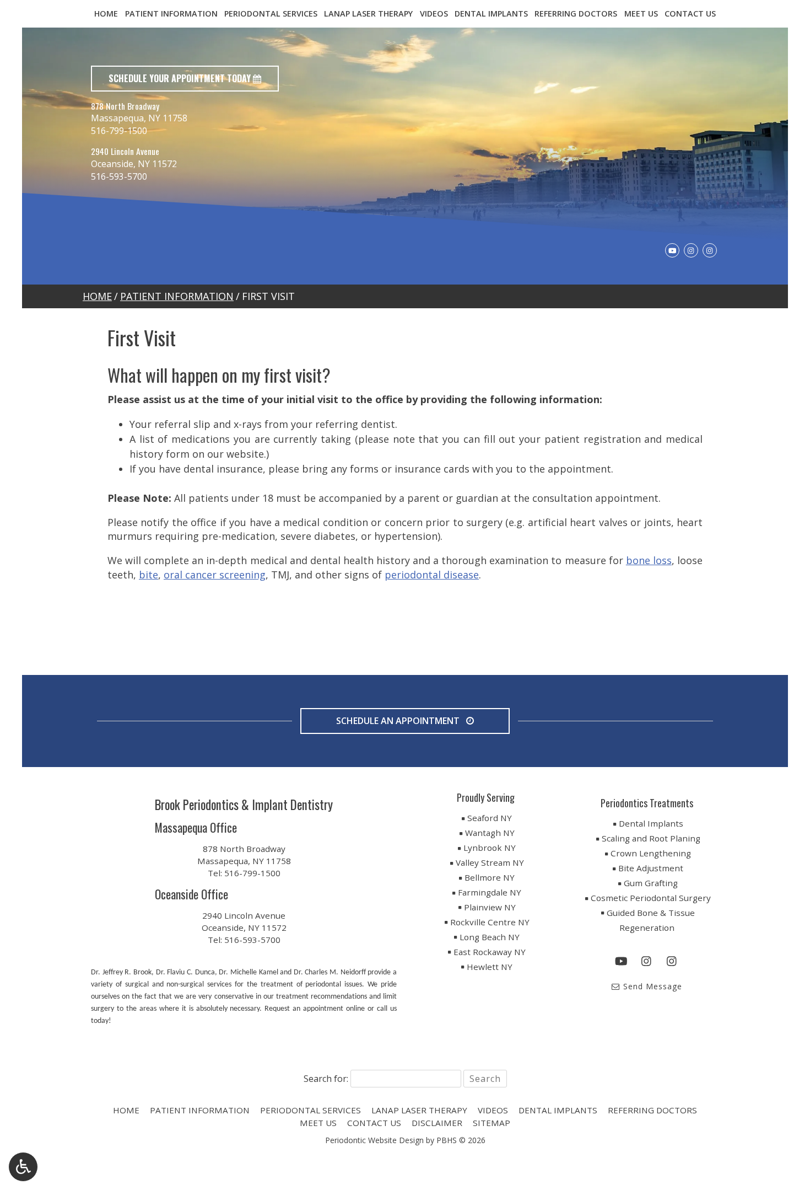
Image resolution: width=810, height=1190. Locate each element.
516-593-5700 (119, 176)
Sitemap (491, 1122)
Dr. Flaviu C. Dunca (185, 972)
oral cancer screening (215, 574)
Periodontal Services (270, 13)
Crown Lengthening (651, 853)
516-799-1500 (119, 131)
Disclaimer (437, 1122)
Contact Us (690, 13)
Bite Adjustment (650, 867)
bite (148, 574)
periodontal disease (432, 574)
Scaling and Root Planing (651, 838)
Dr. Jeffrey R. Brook (121, 972)
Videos (434, 13)
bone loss (649, 560)
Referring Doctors (575, 13)
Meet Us (641, 13)
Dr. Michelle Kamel (248, 972)
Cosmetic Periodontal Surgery (651, 897)
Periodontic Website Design (374, 1140)
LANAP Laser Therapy (368, 13)
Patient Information (171, 13)
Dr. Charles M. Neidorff (330, 972)
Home (106, 13)
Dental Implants (491, 13)
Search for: (326, 1079)
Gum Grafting (651, 882)
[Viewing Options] (23, 1167)
